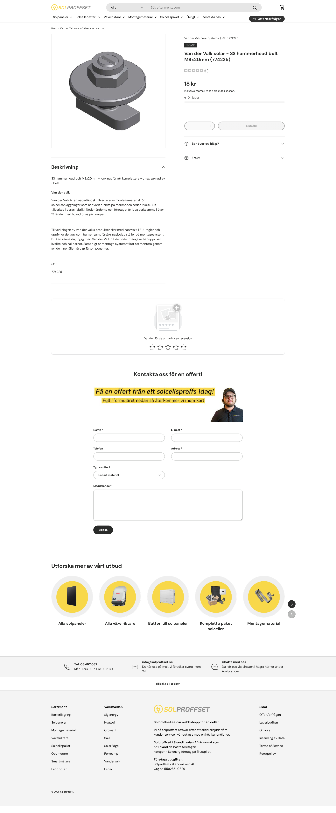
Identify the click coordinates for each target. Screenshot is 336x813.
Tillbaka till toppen (168, 683)
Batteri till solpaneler (168, 623)
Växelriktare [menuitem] (112, 17)
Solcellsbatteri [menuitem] (86, 17)
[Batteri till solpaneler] (168, 596)
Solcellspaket (60, 746)
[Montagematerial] (263, 596)
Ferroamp (111, 754)
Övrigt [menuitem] (190, 17)
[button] (282, 7)
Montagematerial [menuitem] (140, 17)
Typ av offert (101, 467)
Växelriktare (59, 738)
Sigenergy (111, 715)
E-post (175, 430)
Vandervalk (112, 761)
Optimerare (59, 754)
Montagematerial (263, 623)
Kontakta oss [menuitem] (212, 17)
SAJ (107, 738)
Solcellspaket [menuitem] (169, 17)
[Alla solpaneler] (72, 596)
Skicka (103, 530)
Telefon (98, 448)
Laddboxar (59, 769)
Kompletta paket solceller (216, 626)
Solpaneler (58, 722)
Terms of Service (271, 746)
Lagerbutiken (268, 722)
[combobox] (184, 7)
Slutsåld (251, 126)
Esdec (108, 769)
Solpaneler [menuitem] (60, 17)
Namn (97, 430)
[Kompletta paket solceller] (215, 596)
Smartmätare (60, 761)
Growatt (110, 730)
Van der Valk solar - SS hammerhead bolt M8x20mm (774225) (83, 28)
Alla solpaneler (72, 623)
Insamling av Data (272, 738)
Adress (175, 448)
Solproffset (66, 791)
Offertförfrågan (270, 715)
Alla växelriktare (120, 623)
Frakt (207, 91)
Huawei (109, 722)
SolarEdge (111, 746)
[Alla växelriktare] (120, 596)
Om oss (264, 730)
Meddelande (101, 486)
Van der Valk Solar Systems (201, 38)
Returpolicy (267, 754)
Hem (53, 28)
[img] (193, 71)
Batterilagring (61, 715)
